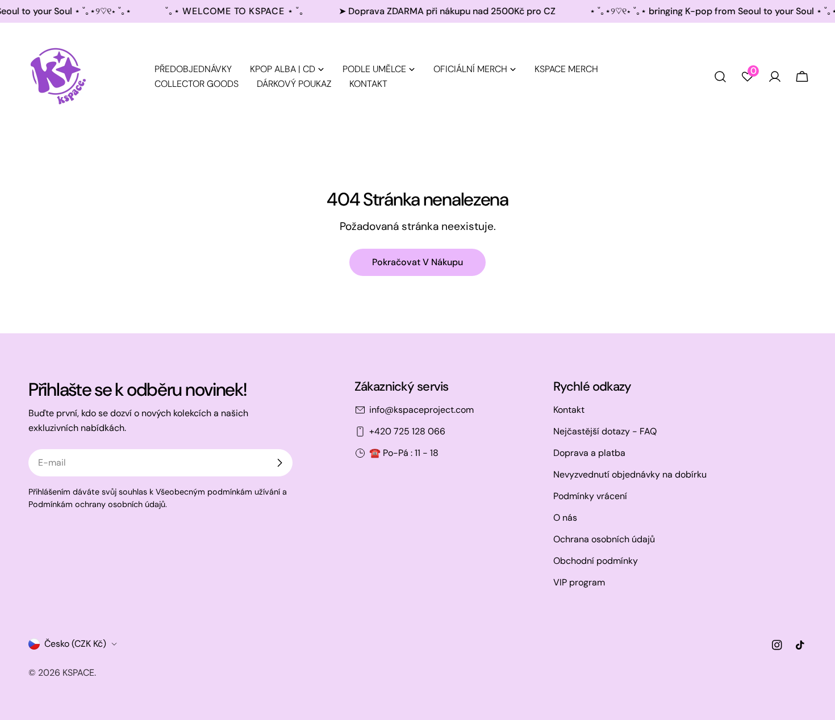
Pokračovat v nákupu (417, 262)
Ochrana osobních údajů (604, 539)
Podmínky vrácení (590, 496)
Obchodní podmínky (595, 561)
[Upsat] (279, 463)
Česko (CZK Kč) (75, 644)
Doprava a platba (589, 453)
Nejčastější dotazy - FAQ (605, 431)
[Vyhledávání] (720, 76)
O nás (565, 518)
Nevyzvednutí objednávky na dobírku (630, 474)
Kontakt (568, 410)
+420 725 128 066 (407, 431)
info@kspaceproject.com (421, 410)
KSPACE (78, 673)
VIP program (579, 582)
